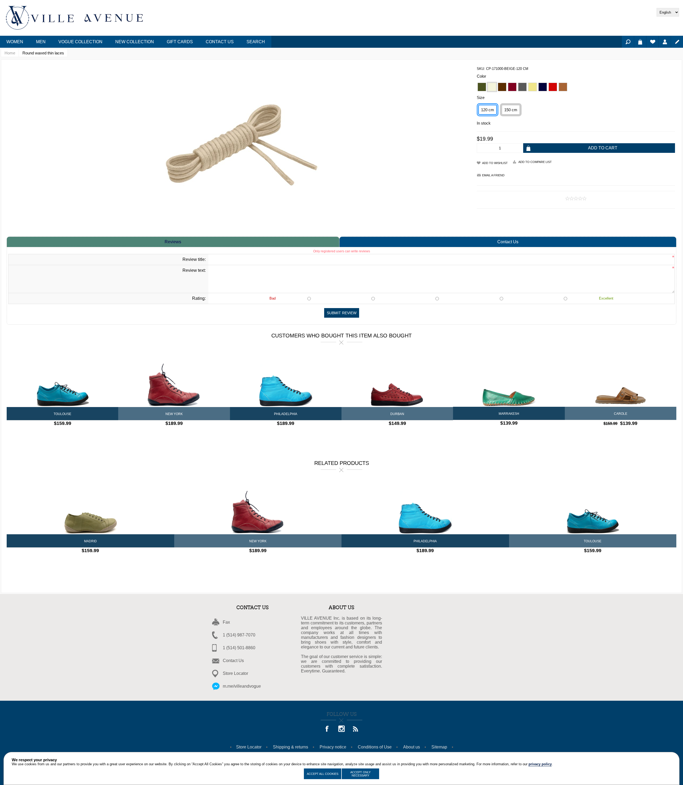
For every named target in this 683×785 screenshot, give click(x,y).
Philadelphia (285, 414)
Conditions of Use (375, 747)
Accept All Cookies (322, 773)
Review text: (194, 270)
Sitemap (439, 747)
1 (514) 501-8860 (239, 647)
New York (174, 414)
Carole (620, 414)
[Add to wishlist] (67, 434)
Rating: (199, 298)
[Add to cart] (76, 434)
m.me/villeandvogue (242, 686)
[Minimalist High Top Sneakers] (286, 380)
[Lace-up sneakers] (397, 380)
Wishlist (652, 42)
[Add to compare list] (57, 434)
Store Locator (235, 673)
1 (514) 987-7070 (239, 635)
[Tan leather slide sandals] (620, 380)
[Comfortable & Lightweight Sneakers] (62, 380)
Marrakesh (509, 414)
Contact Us (507, 242)
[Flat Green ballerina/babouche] (509, 380)
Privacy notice (333, 747)
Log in (665, 42)
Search (628, 42)
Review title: (194, 259)
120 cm (487, 109)
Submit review (341, 313)
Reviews (173, 242)
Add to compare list (535, 162)
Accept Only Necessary (360, 774)
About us (411, 747)
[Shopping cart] (640, 42)
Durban (397, 414)
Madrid (90, 541)
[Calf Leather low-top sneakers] (90, 507)
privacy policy (540, 764)
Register (677, 42)
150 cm (510, 109)
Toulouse (62, 414)
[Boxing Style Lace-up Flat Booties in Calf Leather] (174, 380)
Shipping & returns (290, 747)
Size (481, 97)
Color (481, 76)
